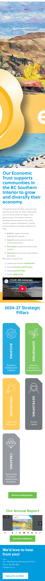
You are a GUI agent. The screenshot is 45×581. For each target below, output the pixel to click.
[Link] (11, 349)
